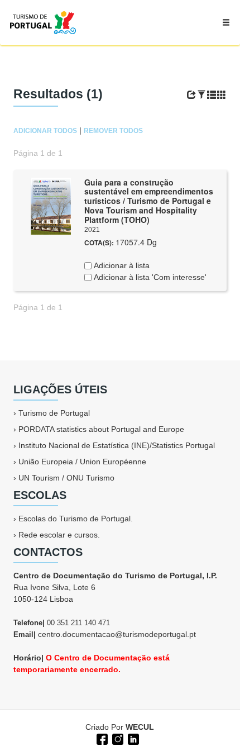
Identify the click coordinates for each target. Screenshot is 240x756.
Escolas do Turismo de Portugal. (75, 518)
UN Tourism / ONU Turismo (66, 477)
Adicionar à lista (121, 265)
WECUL (140, 726)
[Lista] (212, 95)
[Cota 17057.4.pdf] (51, 205)
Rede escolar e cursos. (59, 534)
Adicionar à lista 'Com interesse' (149, 277)
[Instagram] (116, 738)
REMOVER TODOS (113, 131)
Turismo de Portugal (54, 412)
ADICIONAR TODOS (45, 131)
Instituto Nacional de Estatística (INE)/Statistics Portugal (116, 445)
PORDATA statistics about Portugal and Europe (101, 429)
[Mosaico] (222, 95)
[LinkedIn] (132, 738)
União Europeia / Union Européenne (82, 461)
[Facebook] (101, 738)
